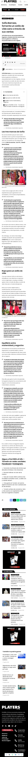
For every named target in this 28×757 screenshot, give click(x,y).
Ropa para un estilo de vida (12, 98)
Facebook (6, 464)
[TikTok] (15, 726)
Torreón (11, 18)
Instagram (18, 464)
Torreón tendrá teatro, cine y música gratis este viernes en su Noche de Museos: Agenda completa (9, 689)
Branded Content (15, 537)
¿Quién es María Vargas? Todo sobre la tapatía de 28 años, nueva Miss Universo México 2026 (18, 593)
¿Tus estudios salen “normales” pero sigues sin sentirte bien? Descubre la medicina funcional (18, 542)
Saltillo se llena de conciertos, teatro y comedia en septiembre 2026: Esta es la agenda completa (18, 580)
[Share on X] (8, 62)
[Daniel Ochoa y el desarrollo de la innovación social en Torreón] (21, 676)
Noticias (17, 524)
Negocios (18, 512)
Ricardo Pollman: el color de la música (12, 473)
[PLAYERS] (10, 1)
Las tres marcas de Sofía (11, 95)
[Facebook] (3, 726)
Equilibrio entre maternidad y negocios (12, 101)
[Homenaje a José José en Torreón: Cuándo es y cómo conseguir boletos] (21, 656)
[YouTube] (9, 726)
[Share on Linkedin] (12, 62)
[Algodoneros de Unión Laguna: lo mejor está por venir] (21, 667)
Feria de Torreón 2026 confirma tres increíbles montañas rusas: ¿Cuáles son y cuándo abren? (14, 478)
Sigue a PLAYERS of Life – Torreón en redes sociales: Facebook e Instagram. (14, 105)
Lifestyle (12, 613)
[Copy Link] (5, 65)
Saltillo (22, 524)
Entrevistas (5, 18)
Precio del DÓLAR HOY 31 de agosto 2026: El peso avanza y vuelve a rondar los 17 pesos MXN (18, 529)
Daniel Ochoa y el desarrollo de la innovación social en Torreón (9, 677)
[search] (20, 1)
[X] (6, 726)
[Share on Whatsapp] (10, 62)
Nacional (13, 512)
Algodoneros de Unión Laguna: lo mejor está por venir (9, 667)
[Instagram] (12, 726)
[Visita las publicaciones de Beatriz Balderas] (3, 69)
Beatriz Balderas (9, 69)
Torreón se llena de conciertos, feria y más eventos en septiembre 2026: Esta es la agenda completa (13, 490)
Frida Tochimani (14, 521)
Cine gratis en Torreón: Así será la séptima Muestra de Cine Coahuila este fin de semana (14, 484)
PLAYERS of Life (14, 534)
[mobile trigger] (2, 1)
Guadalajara (13, 588)
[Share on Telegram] (15, 62)
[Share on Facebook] (5, 62)
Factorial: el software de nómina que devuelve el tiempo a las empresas (14, 469)
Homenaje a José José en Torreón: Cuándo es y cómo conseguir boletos (10, 657)
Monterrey (21, 537)
